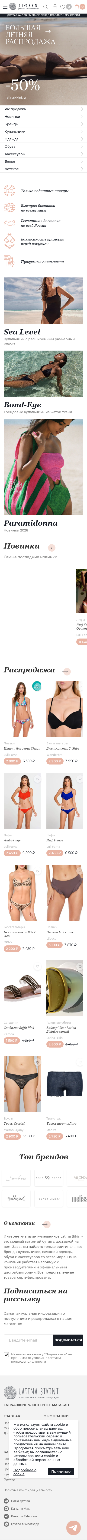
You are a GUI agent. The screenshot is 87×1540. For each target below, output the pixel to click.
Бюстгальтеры (57, 743)
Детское (12, 169)
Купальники (15, 131)
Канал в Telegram (24, 1516)
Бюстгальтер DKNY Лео (19, 934)
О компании (19, 1223)
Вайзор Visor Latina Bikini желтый (61, 1029)
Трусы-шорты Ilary (61, 1123)
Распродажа (15, 109)
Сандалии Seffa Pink (19, 1028)
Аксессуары (15, 154)
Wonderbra (54, 755)
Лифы (80, 619)
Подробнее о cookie (24, 1472)
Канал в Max (20, 1508)
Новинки (12, 117)
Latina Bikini (54, 1038)
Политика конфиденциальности (28, 1490)
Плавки (9, 743)
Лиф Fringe (12, 840)
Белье (10, 161)
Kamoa (9, 1034)
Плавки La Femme (60, 932)
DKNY (8, 942)
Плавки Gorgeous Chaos (22, 748)
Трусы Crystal (14, 1123)
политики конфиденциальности (36, 1359)
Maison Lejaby (13, 1130)
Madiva (51, 1130)
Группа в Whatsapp (25, 1524)
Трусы (8, 1118)
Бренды (11, 124)
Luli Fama (10, 755)
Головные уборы (58, 1022)
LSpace (51, 938)
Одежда (11, 139)
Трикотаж (53, 1118)
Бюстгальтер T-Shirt (62, 748)
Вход (56, 6)
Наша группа (20, 1501)
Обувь (10, 146)
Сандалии (11, 1022)
